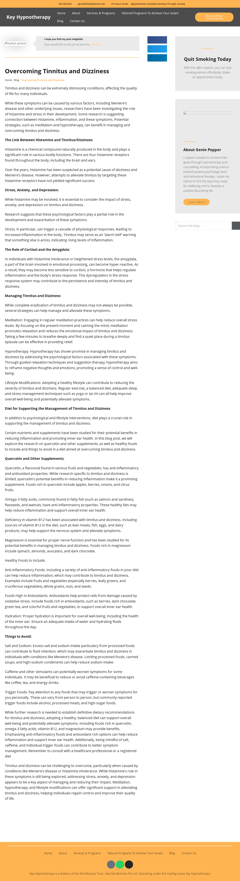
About (76, 13)
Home (61, 13)
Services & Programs (101, 13)
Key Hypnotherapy (29, 17)
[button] (157, 40)
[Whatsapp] (120, 864)
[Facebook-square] (111, 864)
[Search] (236, 226)
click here (95, 44)
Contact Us (77, 21)
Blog (60, 21)
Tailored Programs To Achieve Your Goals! (150, 13)
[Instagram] (129, 864)
